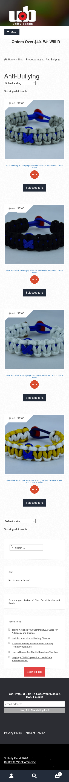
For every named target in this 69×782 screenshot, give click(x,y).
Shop (20, 59)
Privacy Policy (13, 733)
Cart (53, 773)
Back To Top (34, 672)
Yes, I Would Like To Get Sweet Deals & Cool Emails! (34, 695)
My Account (11, 776)
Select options (35, 188)
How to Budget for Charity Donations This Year (35, 652)
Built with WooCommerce (20, 762)
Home (11, 59)
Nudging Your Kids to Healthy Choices (31, 638)
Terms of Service (34, 733)
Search (34, 776)
